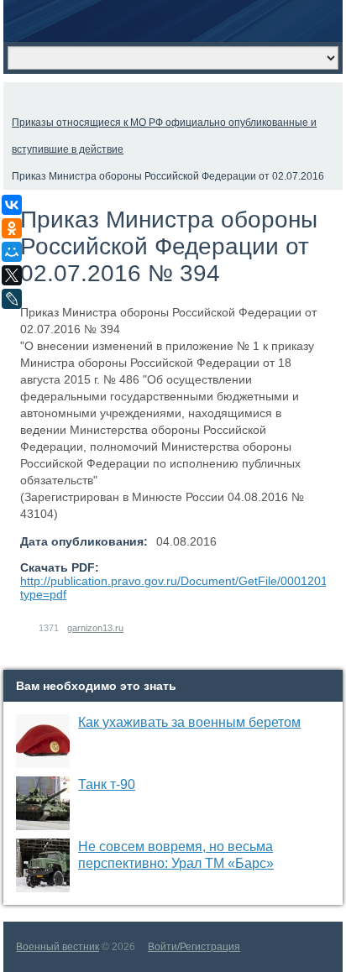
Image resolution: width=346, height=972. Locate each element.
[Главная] (18, 95)
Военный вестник (57, 947)
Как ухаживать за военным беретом (189, 722)
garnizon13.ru (95, 628)
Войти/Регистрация (194, 947)
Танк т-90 (106, 784)
